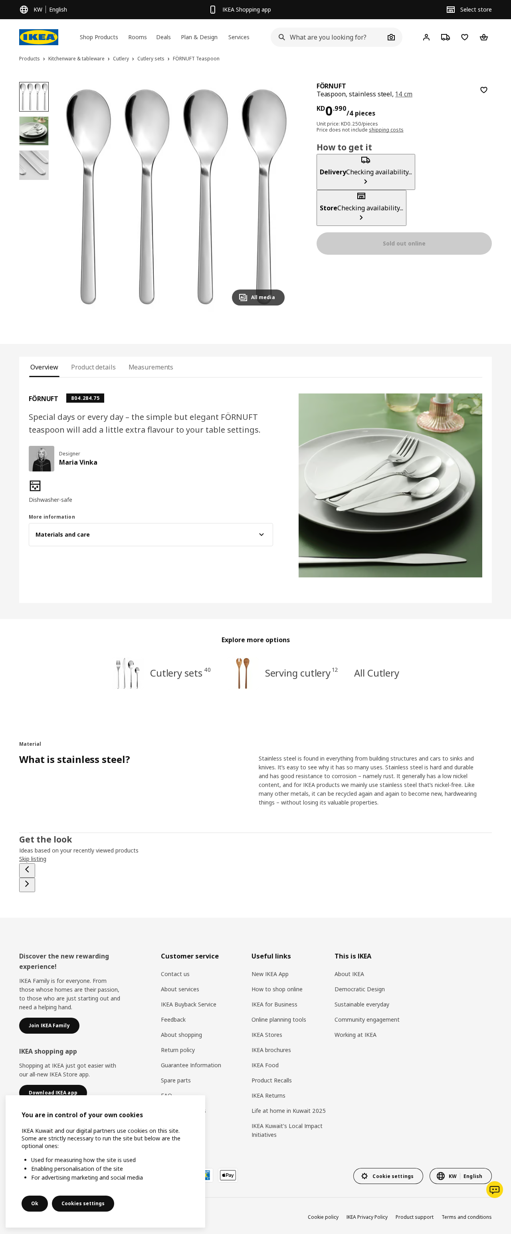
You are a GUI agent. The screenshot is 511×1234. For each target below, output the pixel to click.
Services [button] (239, 37)
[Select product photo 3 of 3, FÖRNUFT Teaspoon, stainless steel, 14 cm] (34, 165)
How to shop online (277, 989)
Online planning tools (279, 1019)
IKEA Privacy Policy (367, 1217)
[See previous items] (27, 870)
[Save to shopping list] (484, 90)
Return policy (178, 1050)
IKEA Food (265, 1065)
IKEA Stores (267, 1034)
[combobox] (328, 37)
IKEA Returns (268, 1095)
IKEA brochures (271, 1050)
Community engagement (367, 1019)
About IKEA (349, 974)
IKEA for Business (274, 1004)
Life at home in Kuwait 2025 (289, 1110)
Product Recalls (272, 1080)
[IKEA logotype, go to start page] (38, 37)
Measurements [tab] (151, 367)
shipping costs (386, 130)
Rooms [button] (137, 37)
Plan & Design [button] (199, 37)
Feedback (173, 1019)
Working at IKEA (355, 1034)
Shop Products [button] (99, 37)
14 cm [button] (403, 94)
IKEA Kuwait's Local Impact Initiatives (287, 1130)
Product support (415, 1217)
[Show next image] (275, 197)
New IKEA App (270, 974)
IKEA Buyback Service (188, 1004)
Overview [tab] (44, 367)
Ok (34, 1203)
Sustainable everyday (362, 1004)
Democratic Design (360, 989)
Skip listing (32, 859)
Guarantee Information (191, 1065)
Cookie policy (323, 1217)
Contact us (175, 974)
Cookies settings (83, 1203)
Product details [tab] (93, 367)
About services (180, 989)
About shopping (181, 1034)
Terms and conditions (467, 1217)
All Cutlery (376, 672)
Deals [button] (163, 37)
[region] (176, 197)
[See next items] (27, 885)
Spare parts (176, 1080)
